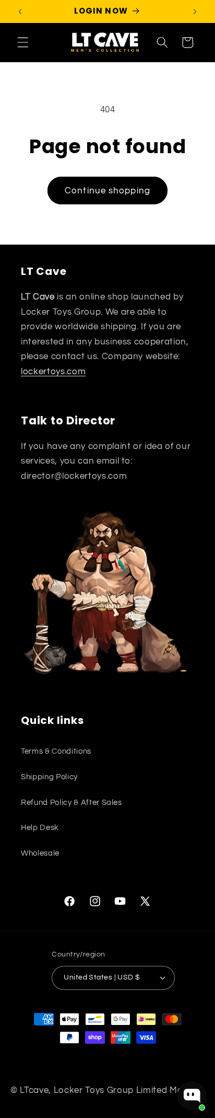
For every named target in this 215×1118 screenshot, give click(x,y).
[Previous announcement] (20, 11)
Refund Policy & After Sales (71, 802)
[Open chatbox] (192, 1096)
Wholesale (40, 853)
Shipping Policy (49, 777)
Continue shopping (107, 190)
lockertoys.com (53, 371)
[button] (22, 42)
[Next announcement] (195, 11)
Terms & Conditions (56, 751)
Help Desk (40, 827)
